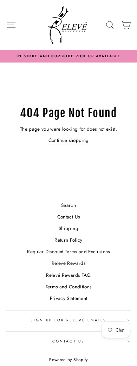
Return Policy (68, 239)
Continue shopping (68, 140)
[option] (68, 56)
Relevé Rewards (68, 263)
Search (68, 205)
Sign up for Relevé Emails (68, 320)
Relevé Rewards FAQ (68, 275)
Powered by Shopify (68, 360)
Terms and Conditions (69, 286)
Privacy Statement (68, 298)
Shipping (68, 228)
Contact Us (68, 216)
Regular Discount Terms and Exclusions (68, 251)
